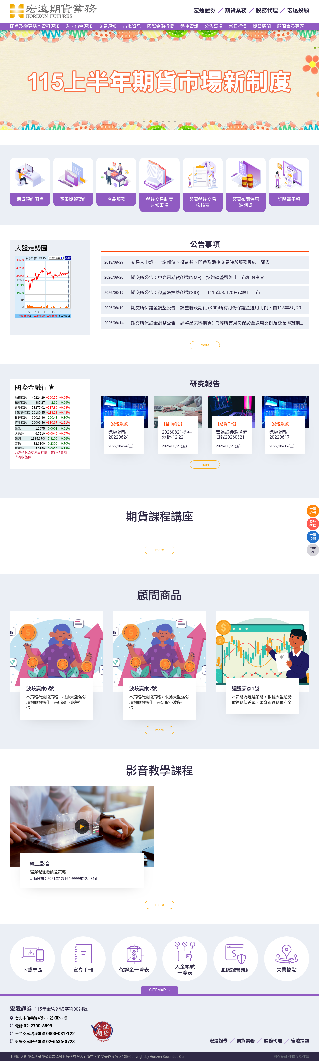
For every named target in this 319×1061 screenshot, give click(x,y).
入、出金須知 (79, 26)
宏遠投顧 (298, 10)
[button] (144, 121)
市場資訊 (132, 26)
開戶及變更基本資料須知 (34, 26)
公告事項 (214, 26)
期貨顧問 (262, 26)
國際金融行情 (160, 26)
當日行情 (238, 26)
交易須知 (108, 26)
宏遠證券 (205, 10)
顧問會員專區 (290, 26)
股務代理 (267, 10)
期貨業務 (236, 10)
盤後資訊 (189, 26)
